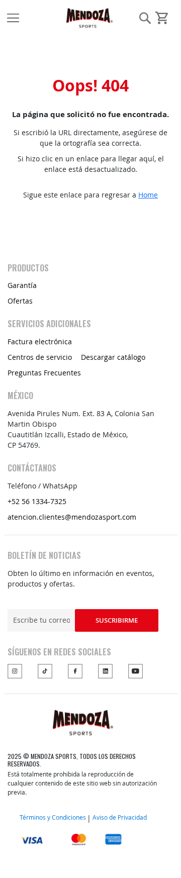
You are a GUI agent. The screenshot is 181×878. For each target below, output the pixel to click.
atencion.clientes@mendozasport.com (72, 517)
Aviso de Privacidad (120, 817)
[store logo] (39, 18)
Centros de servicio (40, 357)
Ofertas (20, 301)
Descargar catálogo (113, 357)
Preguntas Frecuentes (44, 372)
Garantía (22, 285)
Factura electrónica (40, 341)
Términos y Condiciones (53, 817)
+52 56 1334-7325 (37, 501)
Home (148, 195)
